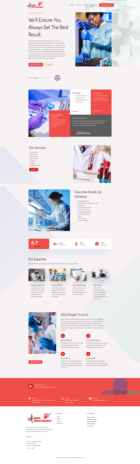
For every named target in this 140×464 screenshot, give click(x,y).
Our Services (90, 426)
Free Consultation (92, 421)
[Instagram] (33, 448)
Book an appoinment (81, 131)
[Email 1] (29, 448)
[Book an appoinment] (74, 132)
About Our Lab (91, 417)
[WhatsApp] (31, 448)
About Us (78, 5)
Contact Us (93, 5)
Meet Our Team (91, 423)
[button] (106, 5)
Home (72, 5)
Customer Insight (91, 419)
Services (85, 5)
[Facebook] (27, 448)
